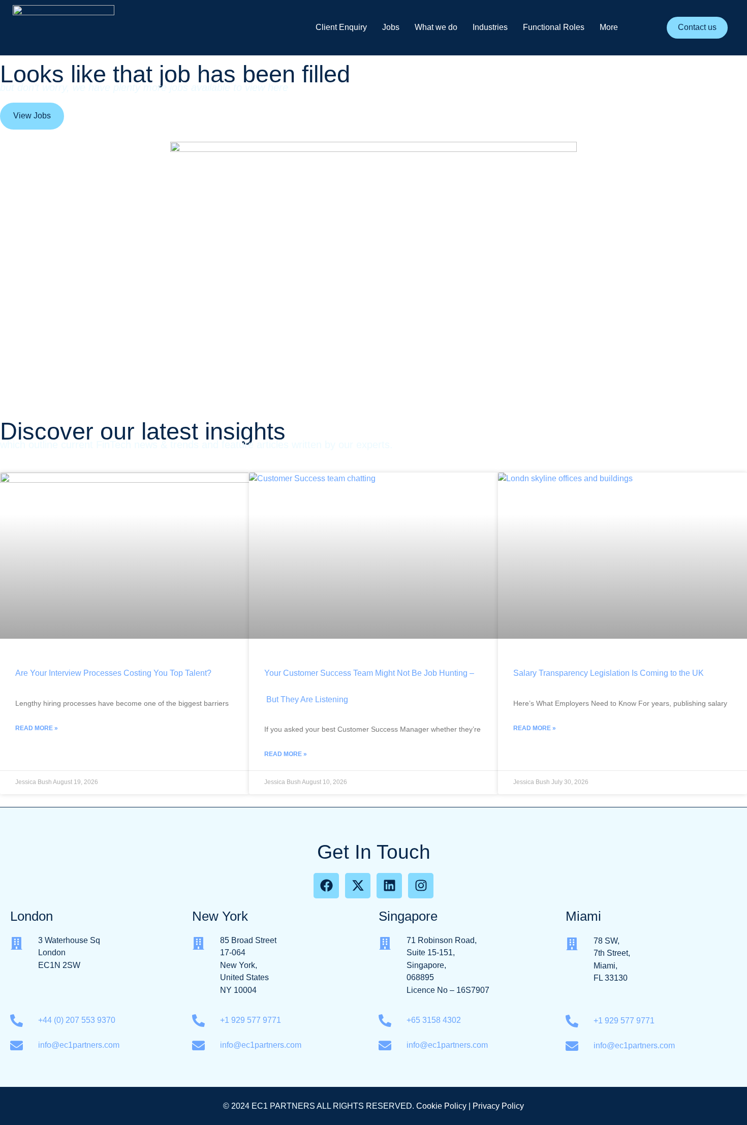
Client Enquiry (341, 27)
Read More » (36, 728)
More (609, 27)
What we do (436, 27)
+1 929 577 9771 (250, 1020)
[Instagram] (420, 885)
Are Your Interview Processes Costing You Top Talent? (113, 673)
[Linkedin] (389, 885)
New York (220, 916)
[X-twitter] (357, 885)
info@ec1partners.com (78, 1045)
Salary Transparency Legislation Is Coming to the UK (608, 673)
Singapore (408, 916)
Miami (583, 916)
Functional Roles (553, 27)
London (31, 916)
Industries (490, 27)
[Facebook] (326, 885)
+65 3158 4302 (435, 1020)
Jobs (390, 27)
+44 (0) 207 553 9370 (76, 1020)
